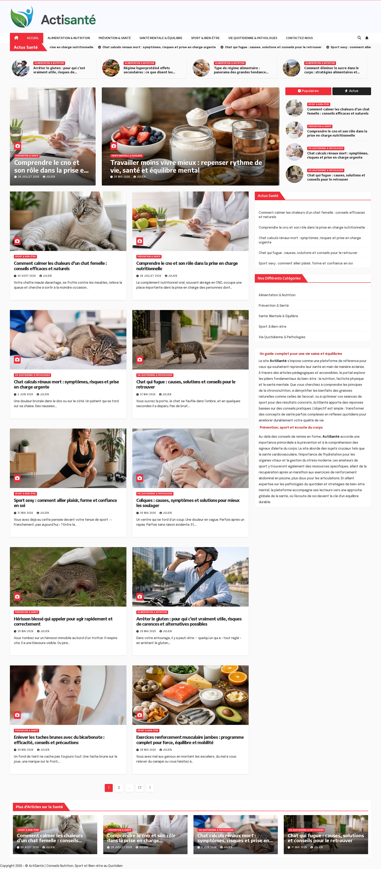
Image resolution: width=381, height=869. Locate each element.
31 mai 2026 (148, 394)
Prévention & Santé (115, 38)
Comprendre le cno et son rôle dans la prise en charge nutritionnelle (51, 170)
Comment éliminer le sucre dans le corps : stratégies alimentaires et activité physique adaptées (241, 72)
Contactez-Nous (299, 38)
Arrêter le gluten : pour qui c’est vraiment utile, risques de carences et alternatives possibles (188, 621)
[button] (359, 38)
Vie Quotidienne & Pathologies (252, 38)
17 (139, 788)
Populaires (310, 91)
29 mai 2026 (148, 631)
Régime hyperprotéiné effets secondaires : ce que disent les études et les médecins (57, 72)
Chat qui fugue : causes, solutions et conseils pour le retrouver (336, 177)
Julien (50, 177)
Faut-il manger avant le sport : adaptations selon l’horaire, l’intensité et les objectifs (328, 72)
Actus (353, 91)
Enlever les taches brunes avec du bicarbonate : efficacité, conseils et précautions (59, 739)
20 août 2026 (27, 276)
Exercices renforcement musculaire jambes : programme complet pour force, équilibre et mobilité (190, 739)
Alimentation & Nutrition (69, 38)
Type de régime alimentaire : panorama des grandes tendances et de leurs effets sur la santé (150, 72)
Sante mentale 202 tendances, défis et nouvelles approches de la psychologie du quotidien (185, 166)
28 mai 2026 (148, 750)
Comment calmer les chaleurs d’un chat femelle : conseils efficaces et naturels (338, 111)
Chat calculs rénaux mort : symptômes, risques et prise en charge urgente (337, 155)
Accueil (33, 38)
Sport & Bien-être (205, 38)
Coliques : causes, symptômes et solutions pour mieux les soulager (187, 502)
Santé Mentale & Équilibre (161, 38)
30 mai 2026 (148, 513)
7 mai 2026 (122, 177)
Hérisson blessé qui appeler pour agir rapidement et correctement (63, 621)
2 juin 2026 (26, 394)
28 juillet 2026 (29, 177)
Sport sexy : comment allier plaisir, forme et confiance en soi (65, 502)
